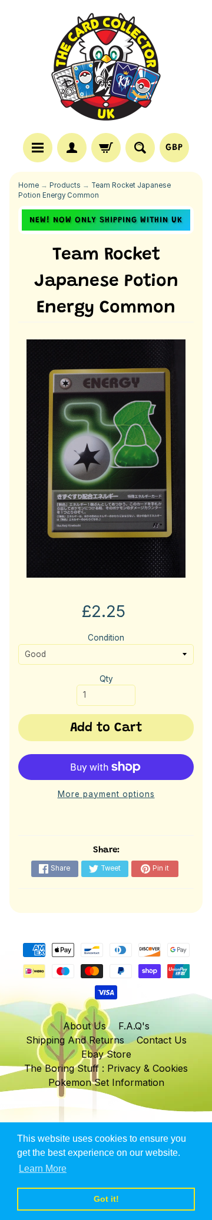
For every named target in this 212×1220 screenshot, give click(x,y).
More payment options (106, 794)
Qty (106, 679)
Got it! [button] (106, 1199)
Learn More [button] (43, 1169)
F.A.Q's (134, 1026)
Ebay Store (106, 1054)
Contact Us (162, 1040)
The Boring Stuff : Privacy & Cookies (106, 1068)
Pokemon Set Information (106, 1082)
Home (28, 185)
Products (65, 185)
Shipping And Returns (75, 1040)
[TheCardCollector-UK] (106, 68)
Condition (106, 637)
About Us (84, 1026)
